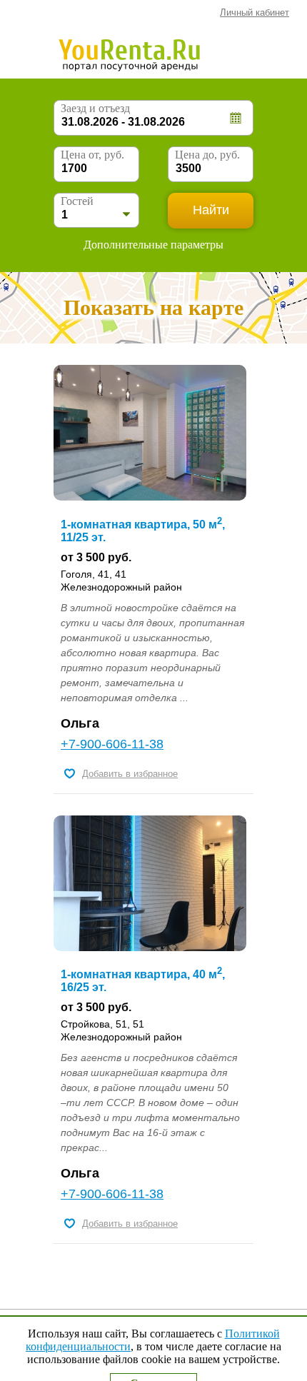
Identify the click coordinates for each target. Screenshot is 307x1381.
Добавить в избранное (130, 773)
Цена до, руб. (207, 155)
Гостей (77, 201)
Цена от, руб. (92, 155)
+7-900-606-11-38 (112, 744)
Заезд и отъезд (95, 108)
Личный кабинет (254, 12)
